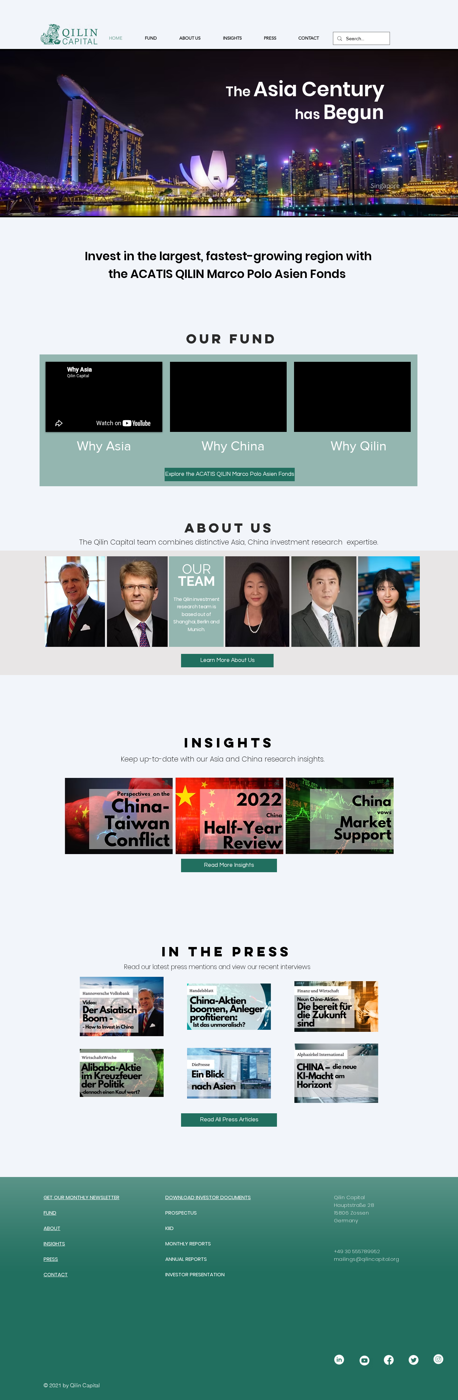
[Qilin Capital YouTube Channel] (364, 1360)
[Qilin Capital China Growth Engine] (248, 200)
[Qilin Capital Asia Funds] (220, 200)
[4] (438, 1360)
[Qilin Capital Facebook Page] (389, 1360)
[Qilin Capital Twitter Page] (413, 1360)
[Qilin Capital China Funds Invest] (210, 200)
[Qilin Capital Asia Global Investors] (238, 200)
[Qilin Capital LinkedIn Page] (339, 1360)
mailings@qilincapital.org (366, 1259)
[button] (81, 1197)
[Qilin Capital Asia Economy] (229, 200)
